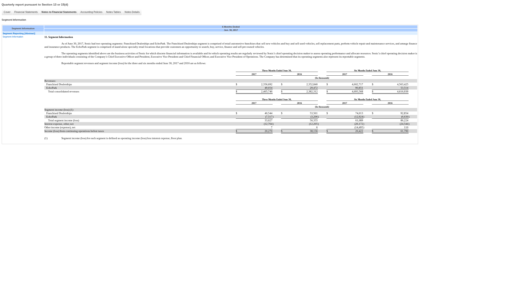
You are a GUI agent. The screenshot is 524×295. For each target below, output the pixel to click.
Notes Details (132, 12)
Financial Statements (26, 12)
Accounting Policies (91, 12)
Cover (7, 12)
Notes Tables (113, 12)
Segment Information (13, 36)
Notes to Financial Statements (59, 12)
